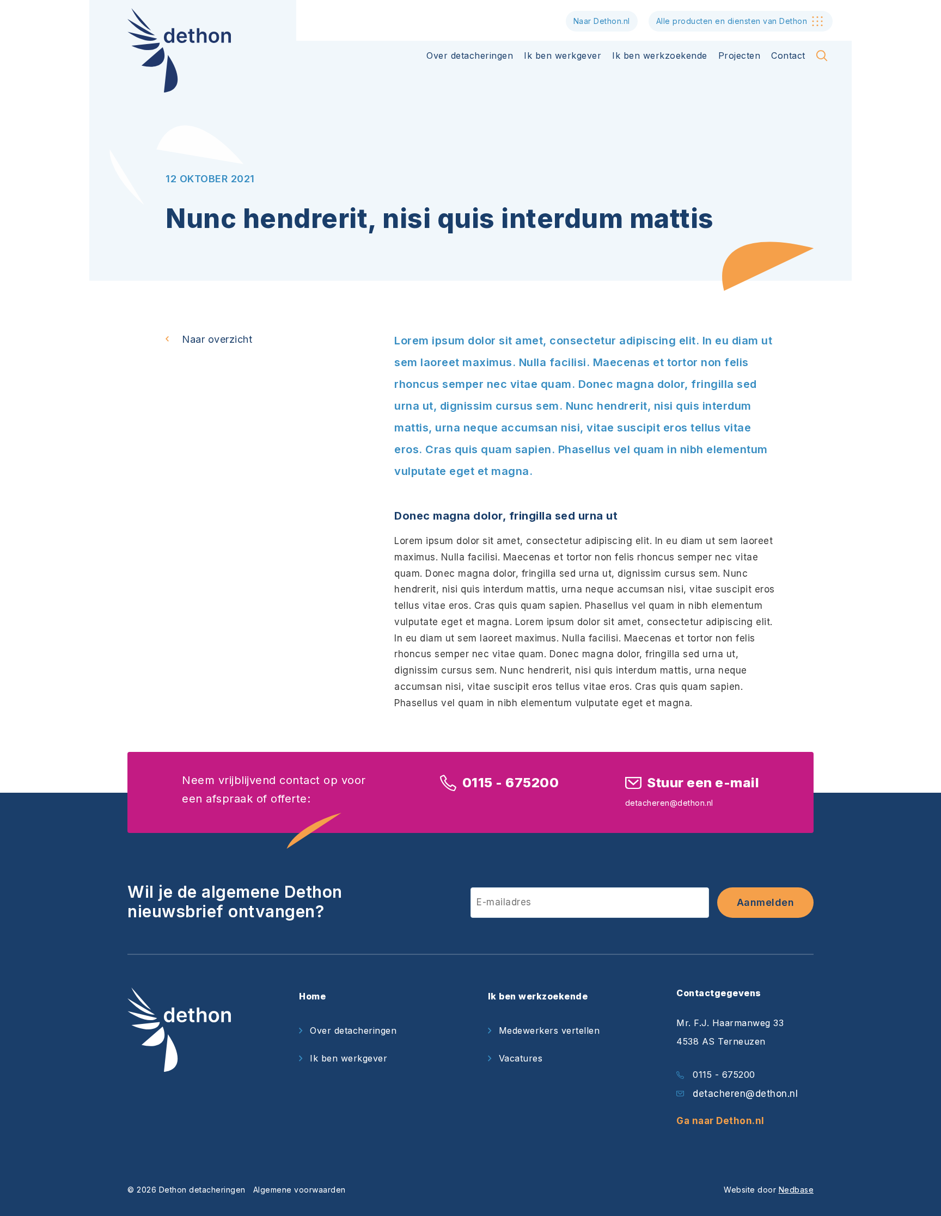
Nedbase (796, 1189)
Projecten (739, 55)
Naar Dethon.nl (601, 21)
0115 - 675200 (510, 783)
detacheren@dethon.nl (745, 1093)
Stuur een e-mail (703, 783)
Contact (788, 55)
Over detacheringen (469, 55)
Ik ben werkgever (562, 55)
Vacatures (521, 1058)
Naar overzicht (217, 339)
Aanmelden (766, 902)
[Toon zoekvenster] (822, 55)
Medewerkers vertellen (549, 1030)
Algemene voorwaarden (299, 1189)
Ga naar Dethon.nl (720, 1120)
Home (312, 996)
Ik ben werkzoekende (659, 55)
